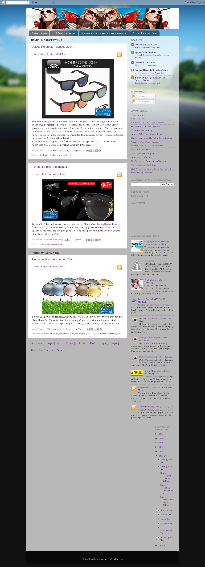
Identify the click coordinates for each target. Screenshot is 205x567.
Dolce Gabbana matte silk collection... (156, 356)
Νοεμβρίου (166, 459)
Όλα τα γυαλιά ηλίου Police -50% (150, 72)
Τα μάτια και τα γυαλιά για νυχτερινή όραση (104, 33)
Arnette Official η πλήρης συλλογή (147, 134)
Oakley (52, 154)
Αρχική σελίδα (39, 33)
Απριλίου (166, 518)
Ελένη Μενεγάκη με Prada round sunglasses (156, 372)
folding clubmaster (48, 244)
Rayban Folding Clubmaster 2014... (49, 173)
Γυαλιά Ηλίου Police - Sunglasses (151, 70)
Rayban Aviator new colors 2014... (53, 259)
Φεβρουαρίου (166, 530)
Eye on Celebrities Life (145, 52)
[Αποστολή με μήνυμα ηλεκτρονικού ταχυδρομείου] (87, 150)
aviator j (67, 333)
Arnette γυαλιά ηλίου (141, 157)
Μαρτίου (165, 523)
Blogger (118, 559)
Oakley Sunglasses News (142, 172)
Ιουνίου (165, 510)
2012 (161, 545)
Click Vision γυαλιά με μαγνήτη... (155, 281)
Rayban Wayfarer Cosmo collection (149, 47)
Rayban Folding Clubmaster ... (50, 166)
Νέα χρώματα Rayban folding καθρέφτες (153, 339)
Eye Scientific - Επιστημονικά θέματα (149, 161)
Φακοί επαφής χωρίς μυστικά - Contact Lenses (151, 79)
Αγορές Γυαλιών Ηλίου (145, 33)
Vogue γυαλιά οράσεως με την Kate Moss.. (155, 388)
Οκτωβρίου (166, 466)
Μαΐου (164, 514)
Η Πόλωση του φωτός (64, 33)
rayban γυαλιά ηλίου (89, 333)
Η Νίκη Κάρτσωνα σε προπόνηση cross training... (152, 56)
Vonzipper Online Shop (141, 130)
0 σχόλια (77, 150)
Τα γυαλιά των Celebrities (143, 164)
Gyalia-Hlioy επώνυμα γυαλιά (145, 126)
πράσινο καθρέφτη (42, 134)
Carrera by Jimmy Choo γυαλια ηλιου (155, 406)
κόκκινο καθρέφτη (113, 134)
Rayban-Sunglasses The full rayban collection (151, 137)
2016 (161, 442)
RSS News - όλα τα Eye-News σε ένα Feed (151, 168)
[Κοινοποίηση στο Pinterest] (99, 150)
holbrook (44, 154)
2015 (161, 446)
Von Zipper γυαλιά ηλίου (143, 153)
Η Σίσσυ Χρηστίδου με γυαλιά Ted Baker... (155, 319)
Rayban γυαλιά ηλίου (146, 44)
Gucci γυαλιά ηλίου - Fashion (145, 141)
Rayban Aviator (41, 323)
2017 (161, 438)
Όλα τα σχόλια (142, 101)
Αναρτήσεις (141, 96)
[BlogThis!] (90, 150)
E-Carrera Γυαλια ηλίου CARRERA (148, 122)
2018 (161, 433)
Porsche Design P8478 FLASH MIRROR (152, 300)
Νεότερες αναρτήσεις (45, 343)
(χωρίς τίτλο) (150, 260)
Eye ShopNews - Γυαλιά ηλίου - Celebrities (77, 15)
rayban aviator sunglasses (111, 333)
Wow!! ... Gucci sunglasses (146, 65)
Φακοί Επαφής (138, 114)
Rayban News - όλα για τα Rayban (147, 145)
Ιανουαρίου (167, 537)
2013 (161, 455)
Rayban (61, 244)
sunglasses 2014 (64, 154)
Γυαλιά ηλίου (138, 118)
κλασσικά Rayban (54, 333)
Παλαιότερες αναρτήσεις (107, 343)
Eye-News (53, 150)
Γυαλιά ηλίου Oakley (141, 149)
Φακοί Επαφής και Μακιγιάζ (147, 82)
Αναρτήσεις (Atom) (53, 350)
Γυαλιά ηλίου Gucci (145, 62)
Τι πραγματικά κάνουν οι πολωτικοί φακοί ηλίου (156, 242)
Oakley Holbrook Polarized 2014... (53, 46)
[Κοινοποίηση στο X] (93, 150)
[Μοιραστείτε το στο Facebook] (96, 150)
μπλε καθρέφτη (64, 131)
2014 (42, 333)
